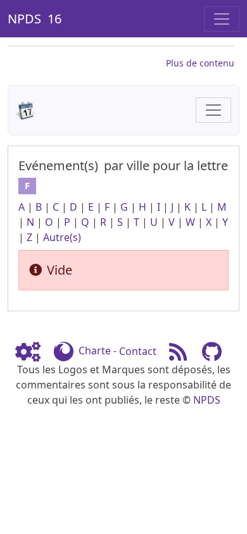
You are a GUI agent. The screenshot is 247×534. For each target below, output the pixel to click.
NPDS (206, 400)
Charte (95, 351)
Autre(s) (62, 237)
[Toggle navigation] (221, 19)
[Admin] (33, 351)
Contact (137, 351)
